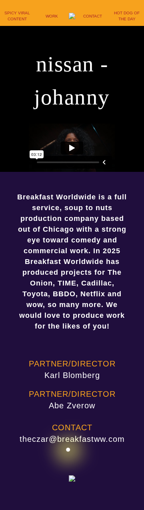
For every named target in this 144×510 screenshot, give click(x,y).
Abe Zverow (72, 405)
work (52, 16)
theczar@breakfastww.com (72, 439)
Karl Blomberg (72, 375)
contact (92, 16)
